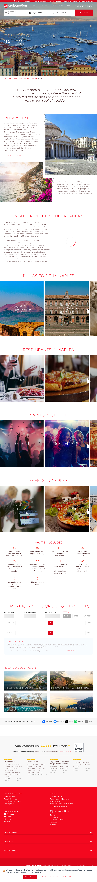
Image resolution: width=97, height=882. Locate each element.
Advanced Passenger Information (61, 804)
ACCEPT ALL (30, 877)
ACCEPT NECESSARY (49, 877)
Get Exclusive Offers (86, 1)
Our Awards (54, 817)
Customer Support (71, 1)
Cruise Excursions (10, 796)
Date (76, 616)
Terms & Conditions (10, 799)
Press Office (54, 822)
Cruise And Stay (15, 79)
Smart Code (19, 1)
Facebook (10, 814)
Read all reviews (65, 752)
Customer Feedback (57, 820)
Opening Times (9, 804)
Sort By (66, 612)
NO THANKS (67, 877)
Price (66, 616)
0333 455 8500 (71, 651)
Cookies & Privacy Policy (12, 801)
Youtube (9, 816)
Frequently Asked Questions (59, 799)
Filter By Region (30, 613)
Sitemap (53, 824)
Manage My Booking (47, 1)
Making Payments (56, 801)
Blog (8, 821)
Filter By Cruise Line (52, 613)
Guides (59, 1)
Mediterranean (30, 79)
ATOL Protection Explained (58, 806)
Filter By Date (9, 613)
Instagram (10, 819)
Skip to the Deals (13, 156)
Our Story (53, 815)
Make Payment (32, 1)
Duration (87, 616)
